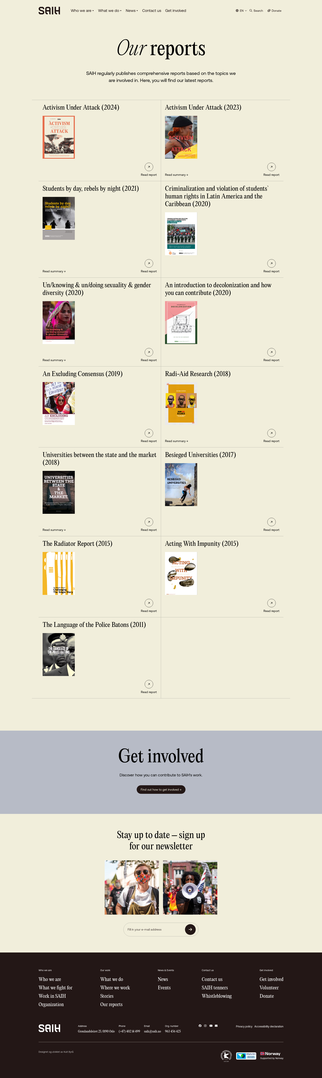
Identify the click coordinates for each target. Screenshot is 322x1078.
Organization (51, 1004)
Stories (106, 996)
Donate (267, 996)
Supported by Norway (271, 1058)
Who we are (81, 10)
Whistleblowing (217, 996)
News (131, 10)
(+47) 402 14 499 (129, 1031)
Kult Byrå (68, 1052)
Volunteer (269, 988)
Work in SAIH (52, 996)
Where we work (115, 988)
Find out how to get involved (161, 789)
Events (164, 988)
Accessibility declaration (268, 1026)
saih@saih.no (152, 1031)
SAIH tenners (215, 988)
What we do (108, 10)
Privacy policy (244, 1026)
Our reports (111, 1004)
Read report (149, 174)
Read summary (176, 174)
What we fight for (55, 988)
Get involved (175, 10)
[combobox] (241, 11)
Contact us (151, 10)
